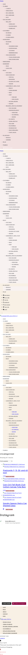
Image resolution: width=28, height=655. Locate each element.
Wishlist (8, 137)
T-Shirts (8, 8)
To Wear (5, 6)
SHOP (4, 4)
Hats (7, 17)
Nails (10, 92)
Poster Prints (13, 26)
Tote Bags (12, 50)
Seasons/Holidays (14, 110)
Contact (5, 613)
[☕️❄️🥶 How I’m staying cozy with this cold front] (14, 585)
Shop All (11, 77)
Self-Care (11, 123)
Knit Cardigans (10, 15)
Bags (7, 43)
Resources (12, 79)
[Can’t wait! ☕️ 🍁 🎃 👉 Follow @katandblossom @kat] (14, 537)
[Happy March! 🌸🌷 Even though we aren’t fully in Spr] (14, 556)
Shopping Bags (13, 48)
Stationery (6, 30)
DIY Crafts (12, 119)
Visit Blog (9, 72)
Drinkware (6, 63)
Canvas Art (12, 23)
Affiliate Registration (9, 631)
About (4, 611)
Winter (14, 116)
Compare (8, 139)
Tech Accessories (10, 54)
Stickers (8, 35)
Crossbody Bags (13, 46)
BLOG (4, 70)
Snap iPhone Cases (14, 59)
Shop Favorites (10, 74)
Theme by (2, 638)
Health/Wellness (13, 130)
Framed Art (12, 28)
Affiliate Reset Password (10, 633)
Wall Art (8, 21)
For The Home (6, 19)
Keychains (8, 41)
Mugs (7, 215)
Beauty (11, 88)
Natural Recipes (13, 101)
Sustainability (7, 628)
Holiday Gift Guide (14, 81)
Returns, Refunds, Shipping (10, 626)
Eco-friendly (12, 125)
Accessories (6, 39)
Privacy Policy (7, 622)
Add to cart (9, 509)
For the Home (12, 108)
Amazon (11, 83)
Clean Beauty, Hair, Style (13, 85)
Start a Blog (12, 132)
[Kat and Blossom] (5, 619)
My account (6, 135)
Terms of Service (7, 624)
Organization (13, 277)
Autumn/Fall (15, 114)
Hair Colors (15, 99)
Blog (4, 609)
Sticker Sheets (10, 37)
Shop (4, 607)
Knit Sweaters (10, 12)
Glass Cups (9, 68)
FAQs (4, 616)
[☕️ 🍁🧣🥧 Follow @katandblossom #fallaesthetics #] (14, 529)
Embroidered (6, 61)
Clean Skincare (13, 90)
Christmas (15, 112)
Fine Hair (14, 97)
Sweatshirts (9, 10)
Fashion (11, 103)
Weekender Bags (13, 52)
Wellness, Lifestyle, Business (14, 105)
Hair (10, 94)
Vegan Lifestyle (13, 121)
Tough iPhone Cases (14, 57)
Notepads (8, 32)
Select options (10, 476)
